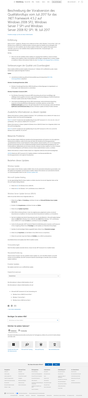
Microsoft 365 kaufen (56, 1)
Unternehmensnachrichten (75, 376)
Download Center (21, 373)
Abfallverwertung (21, 382)
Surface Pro (6, 371)
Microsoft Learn (60, 373)
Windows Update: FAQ (32, 172)
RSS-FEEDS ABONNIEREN (15, 309)
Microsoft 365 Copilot (47, 382)
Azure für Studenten (35, 389)
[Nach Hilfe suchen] (78, 1)
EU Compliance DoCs (70, 395)
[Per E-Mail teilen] (14, 305)
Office (33, 1)
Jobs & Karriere (73, 371)
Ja (48, 364)
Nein (56, 364)
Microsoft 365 (27, 1)
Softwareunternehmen (61, 386)
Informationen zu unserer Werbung (59, 395)
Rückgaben (20, 378)
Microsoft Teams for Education (37, 376)
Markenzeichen (49, 395)
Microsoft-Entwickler (61, 371)
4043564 (10, 153)
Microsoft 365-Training (26, 349)
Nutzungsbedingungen (41, 395)
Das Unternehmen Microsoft (76, 373)
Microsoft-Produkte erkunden (9, 384)
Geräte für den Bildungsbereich (37, 373)
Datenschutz (33, 395)
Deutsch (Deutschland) (10, 393)
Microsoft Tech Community (62, 379)
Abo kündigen (21, 395)
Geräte (43, 1)
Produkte (37, 1)
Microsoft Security (39, 349)
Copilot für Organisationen (8, 378)
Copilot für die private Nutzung (9, 380)
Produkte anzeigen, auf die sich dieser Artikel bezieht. (20, 34)
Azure (45, 376)
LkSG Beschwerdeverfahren (75, 382)
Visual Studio (60, 388)
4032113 (10, 120)
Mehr (48, 1)
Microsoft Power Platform (62, 383)
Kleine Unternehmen (47, 387)
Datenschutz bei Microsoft (75, 378)
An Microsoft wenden (14, 395)
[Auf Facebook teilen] (9, 305)
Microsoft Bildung (34, 371)
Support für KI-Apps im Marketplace (62, 377)
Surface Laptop (6, 373)
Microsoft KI (46, 371)
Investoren (73, 380)
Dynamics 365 (46, 378)
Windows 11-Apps (7, 387)
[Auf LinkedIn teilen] (11, 305)
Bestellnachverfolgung (22, 380)
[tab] (12, 330)
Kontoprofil (20, 371)
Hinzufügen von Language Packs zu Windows (48, 60)
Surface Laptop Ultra (7, 376)
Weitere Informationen (22, 384)
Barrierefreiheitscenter (54, 349)
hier (18, 185)
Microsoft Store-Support (22, 376)
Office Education (34, 380)
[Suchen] (57, 320)
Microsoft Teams (47, 384)
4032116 (10, 128)
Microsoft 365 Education (36, 378)
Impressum (27, 395)
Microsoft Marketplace (62, 381)
